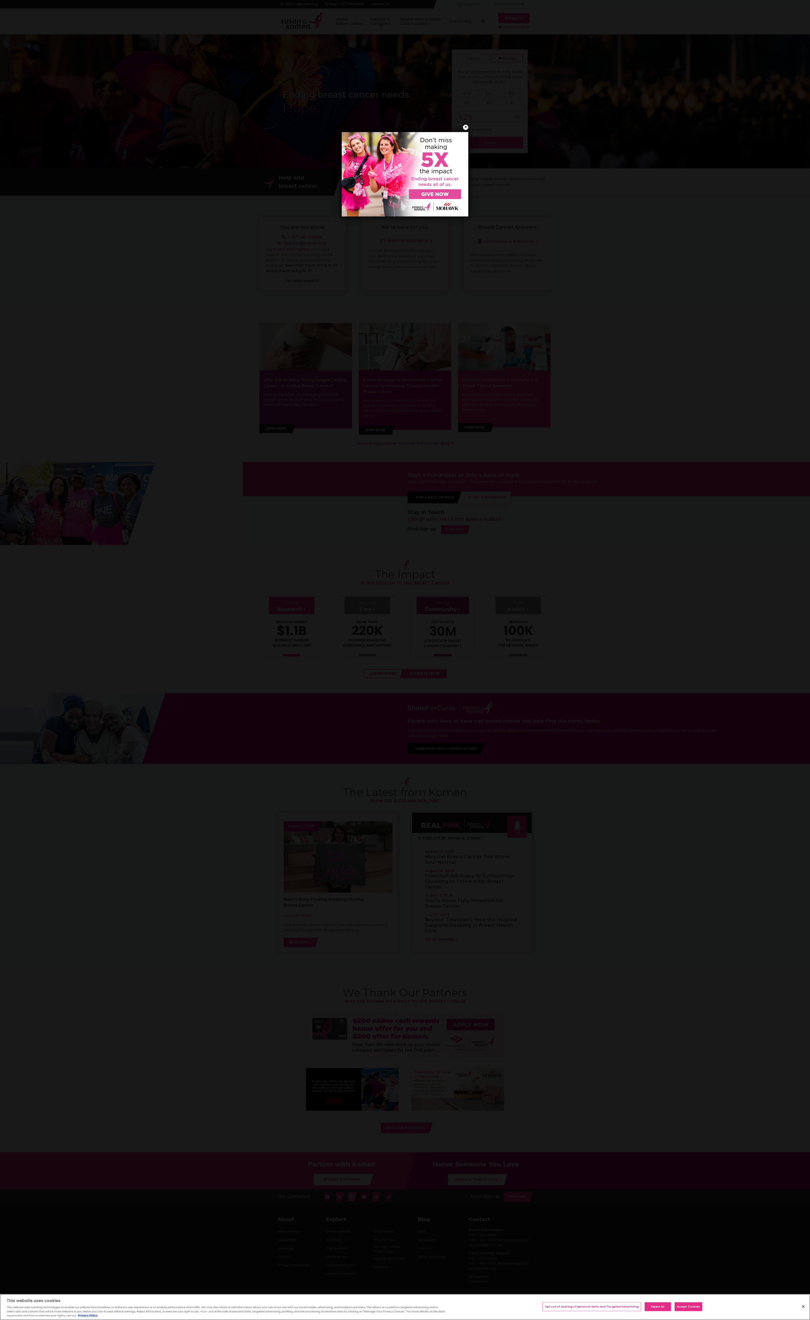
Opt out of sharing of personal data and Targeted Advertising (592, 1307)
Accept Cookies (688, 1307)
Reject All (657, 1307)
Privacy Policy (88, 1315)
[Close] (803, 1306)
